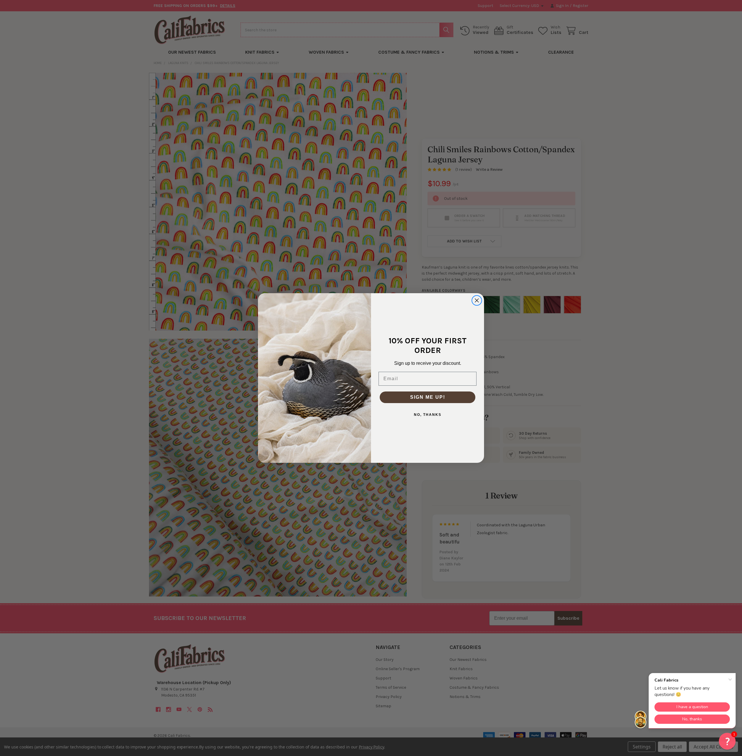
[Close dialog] (476, 300)
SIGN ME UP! (427, 397)
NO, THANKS (427, 415)
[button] (727, 741)
